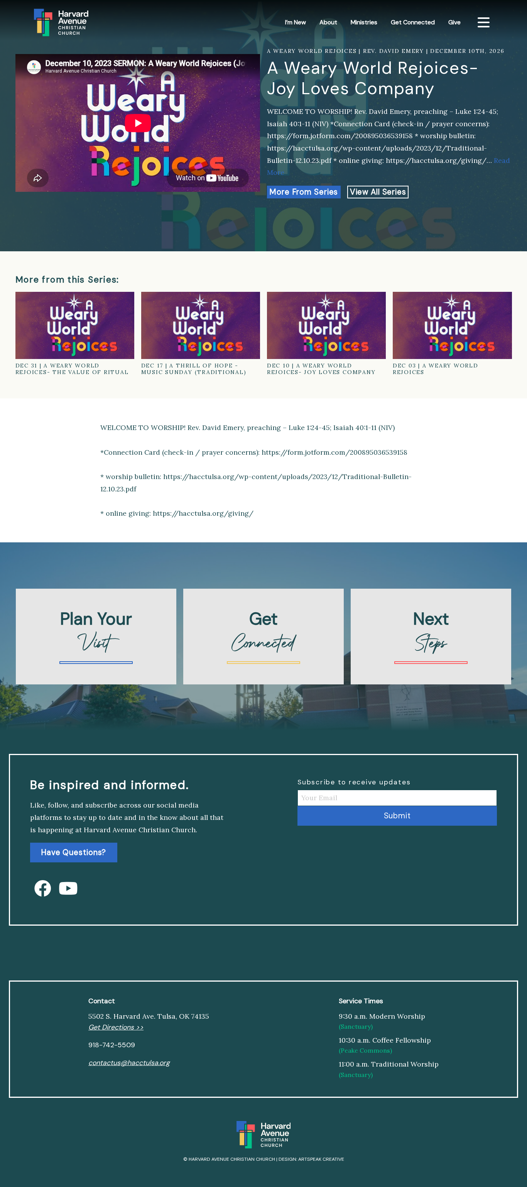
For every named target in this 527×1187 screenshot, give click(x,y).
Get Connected (413, 22)
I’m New (295, 22)
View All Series (378, 192)
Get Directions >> (116, 1027)
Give (454, 22)
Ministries (364, 22)
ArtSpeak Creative (321, 1159)
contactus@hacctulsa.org (129, 1062)
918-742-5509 (111, 1045)
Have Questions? (73, 853)
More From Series (303, 192)
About (328, 22)
